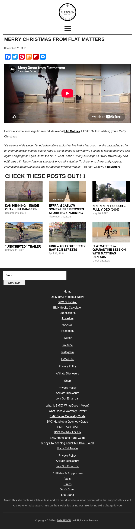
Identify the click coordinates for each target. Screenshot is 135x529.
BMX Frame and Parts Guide (67, 438)
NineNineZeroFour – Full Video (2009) (108, 207)
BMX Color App (67, 302)
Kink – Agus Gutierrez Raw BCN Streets (67, 248)
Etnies (68, 484)
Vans (67, 478)
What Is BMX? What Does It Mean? (67, 405)
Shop (67, 381)
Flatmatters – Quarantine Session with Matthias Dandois (109, 251)
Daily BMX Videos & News (67, 297)
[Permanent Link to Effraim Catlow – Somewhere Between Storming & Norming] (67, 191)
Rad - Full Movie (67, 448)
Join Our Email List (67, 398)
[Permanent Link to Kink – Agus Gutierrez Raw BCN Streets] (67, 232)
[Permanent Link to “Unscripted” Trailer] (24, 232)
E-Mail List (67, 359)
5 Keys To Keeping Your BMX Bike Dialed (67, 443)
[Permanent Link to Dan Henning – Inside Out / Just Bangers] (24, 191)
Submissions (67, 313)
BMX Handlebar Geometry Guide (67, 421)
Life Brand (67, 495)
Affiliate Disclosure (67, 373)
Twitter (67, 338)
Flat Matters (72, 131)
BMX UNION (67, 12)
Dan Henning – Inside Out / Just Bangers (22, 207)
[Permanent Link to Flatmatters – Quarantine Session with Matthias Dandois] (111, 232)
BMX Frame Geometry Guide (67, 416)
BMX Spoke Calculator (67, 307)
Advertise (67, 318)
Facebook (67, 331)
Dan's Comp (67, 489)
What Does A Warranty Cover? (68, 411)
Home (67, 291)
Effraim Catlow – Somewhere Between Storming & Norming (66, 209)
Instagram (67, 352)
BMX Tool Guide (67, 427)
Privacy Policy (67, 366)
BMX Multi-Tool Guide (67, 432)
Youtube (67, 345)
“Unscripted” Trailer (23, 246)
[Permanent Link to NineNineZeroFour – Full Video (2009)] (111, 191)
